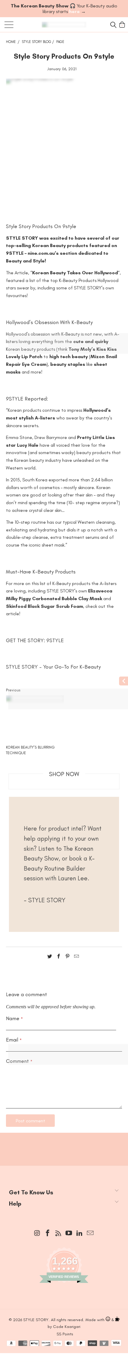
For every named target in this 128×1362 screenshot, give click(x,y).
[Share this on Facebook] (59, 957)
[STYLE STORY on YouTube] (69, 1233)
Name (14, 1018)
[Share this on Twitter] (50, 957)
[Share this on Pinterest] (68, 957)
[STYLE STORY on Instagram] (37, 1233)
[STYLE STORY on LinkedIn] (79, 1233)
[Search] (112, 25)
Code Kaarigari (66, 1326)
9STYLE (55, 640)
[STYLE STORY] (64, 24)
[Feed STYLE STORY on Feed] (58, 1233)
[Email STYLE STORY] (90, 1233)
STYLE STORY (22, 667)
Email (14, 1039)
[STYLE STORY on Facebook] (47, 1233)
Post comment (30, 1121)
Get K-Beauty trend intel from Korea (64, 1142)
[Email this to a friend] (76, 957)
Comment (19, 1061)
